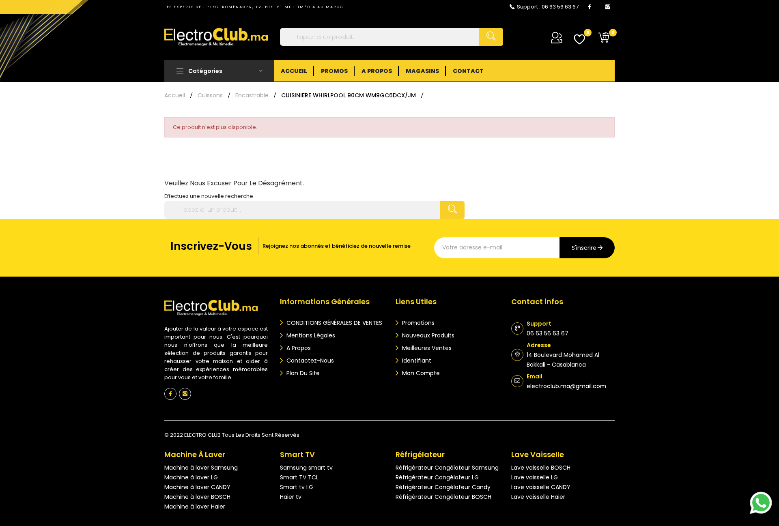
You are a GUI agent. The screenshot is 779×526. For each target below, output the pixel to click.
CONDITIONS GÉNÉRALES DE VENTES (333, 323)
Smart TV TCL (299, 477)
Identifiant (415, 360)
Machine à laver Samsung (201, 468)
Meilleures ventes (426, 348)
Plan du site (302, 373)
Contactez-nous (309, 360)
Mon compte (420, 373)
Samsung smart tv (306, 468)
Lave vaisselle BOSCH (540, 468)
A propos (298, 348)
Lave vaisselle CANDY (540, 487)
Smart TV (297, 454)
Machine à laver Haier (194, 506)
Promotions (417, 323)
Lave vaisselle (537, 454)
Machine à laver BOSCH (197, 497)
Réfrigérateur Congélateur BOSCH (443, 497)
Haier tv (290, 497)
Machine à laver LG (191, 477)
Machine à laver (194, 454)
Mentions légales (310, 335)
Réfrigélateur (420, 454)
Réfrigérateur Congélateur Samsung (447, 468)
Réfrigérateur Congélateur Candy (443, 487)
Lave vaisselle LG (534, 477)
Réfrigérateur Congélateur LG (437, 477)
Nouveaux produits (427, 335)
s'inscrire (584, 248)
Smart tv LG (296, 487)
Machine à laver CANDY (197, 487)
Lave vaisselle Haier (538, 497)
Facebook (589, 7)
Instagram (608, 7)
